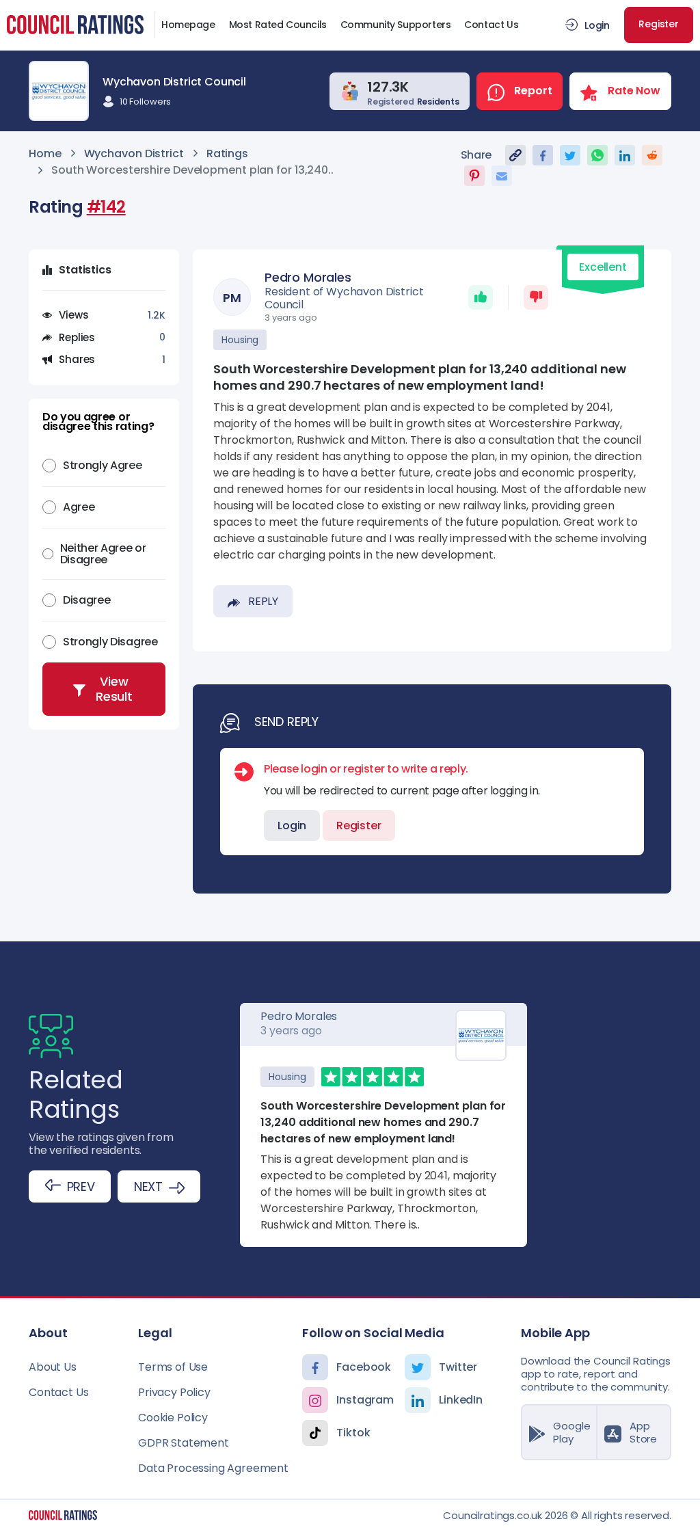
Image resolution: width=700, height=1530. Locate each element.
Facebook (363, 1367)
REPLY (263, 601)
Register (658, 24)
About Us (53, 1367)
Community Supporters (395, 24)
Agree (78, 507)
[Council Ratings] (63, 1515)
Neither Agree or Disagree (103, 553)
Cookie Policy (173, 1417)
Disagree (86, 600)
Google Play (571, 1432)
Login (597, 25)
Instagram (365, 1400)
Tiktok (353, 1432)
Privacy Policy (174, 1392)
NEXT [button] (148, 1186)
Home (45, 153)
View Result (114, 689)
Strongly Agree (102, 465)
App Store (643, 1432)
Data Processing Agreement (213, 1468)
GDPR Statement (183, 1443)
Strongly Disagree (110, 641)
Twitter (458, 1367)
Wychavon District (134, 153)
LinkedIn (461, 1400)
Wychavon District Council (174, 82)
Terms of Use (173, 1367)
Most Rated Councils (278, 24)
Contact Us (491, 24)
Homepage (188, 24)
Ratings (227, 153)
